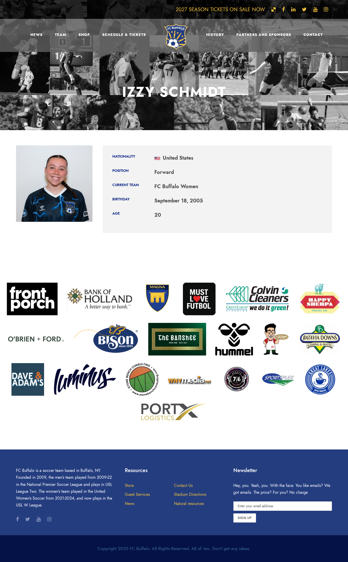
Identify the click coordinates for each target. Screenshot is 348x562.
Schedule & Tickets (124, 34)
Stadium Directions (190, 494)
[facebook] (283, 9)
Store (129, 485)
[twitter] (304, 9)
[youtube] (315, 9)
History (215, 34)
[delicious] (273, 9)
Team (60, 34)
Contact (313, 34)
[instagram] (326, 9)
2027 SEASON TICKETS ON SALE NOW (220, 9)
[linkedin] (293, 9)
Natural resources (189, 503)
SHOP (84, 34)
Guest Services (137, 494)
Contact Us (183, 485)
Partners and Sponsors (263, 34)
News (36, 34)
